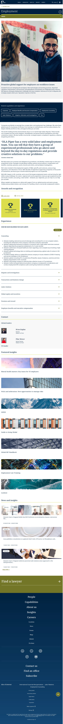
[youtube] (36, 656)
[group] (10, 208)
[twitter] (31, 650)
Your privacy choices (31, 693)
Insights (38, 2)
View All (5, 570)
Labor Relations (7, 115)
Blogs (31, 635)
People (19, 2)
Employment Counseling (48, 110)
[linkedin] (22, 650)
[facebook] (27, 656)
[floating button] (58, 694)
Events (31, 630)
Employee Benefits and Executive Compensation (25, 110)
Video (3, 16)
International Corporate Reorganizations (31, 684)
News (31, 626)
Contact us (31, 665)
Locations (31, 622)
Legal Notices (39, 715)
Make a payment (30, 706)
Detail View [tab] (20, 196)
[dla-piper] (6, 2)
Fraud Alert (31, 702)
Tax (42, 115)
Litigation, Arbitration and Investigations (26, 115)
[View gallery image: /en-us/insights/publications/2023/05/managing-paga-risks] (31, 383)
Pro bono (31, 643)
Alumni (31, 639)
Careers (43, 2)
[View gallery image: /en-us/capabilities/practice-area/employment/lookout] (31, 484)
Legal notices (31, 696)
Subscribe (31, 675)
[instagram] (40, 650)
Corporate (5, 110)
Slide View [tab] (6, 196)
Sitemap (30, 710)
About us (32, 2)
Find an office (31, 670)
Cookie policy (31, 699)
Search (55, 2)
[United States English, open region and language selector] (59, 2)
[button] (57, 11)
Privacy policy (31, 690)
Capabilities (25, 2)
